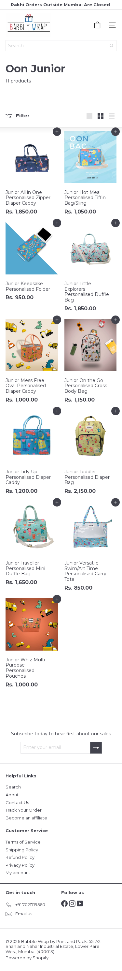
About (12, 794)
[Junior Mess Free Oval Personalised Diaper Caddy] (32, 363)
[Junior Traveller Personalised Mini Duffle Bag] (32, 545)
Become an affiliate (26, 817)
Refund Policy (20, 857)
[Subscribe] (96, 748)
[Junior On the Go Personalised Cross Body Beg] (90, 363)
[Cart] (97, 25)
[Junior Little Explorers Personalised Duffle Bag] (90, 269)
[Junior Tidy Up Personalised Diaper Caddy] (32, 454)
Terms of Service (23, 842)
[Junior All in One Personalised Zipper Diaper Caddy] (32, 175)
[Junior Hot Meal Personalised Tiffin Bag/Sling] (90, 175)
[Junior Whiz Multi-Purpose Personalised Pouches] (32, 645)
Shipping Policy (22, 849)
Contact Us (17, 802)
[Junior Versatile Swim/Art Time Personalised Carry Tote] (90, 548)
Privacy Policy (20, 865)
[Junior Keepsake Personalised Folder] (32, 263)
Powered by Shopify (27, 957)
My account (18, 872)
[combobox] (61, 45)
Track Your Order (24, 810)
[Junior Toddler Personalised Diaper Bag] (90, 454)
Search (13, 786)
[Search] (111, 45)
